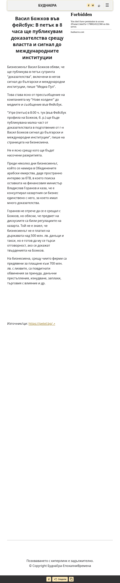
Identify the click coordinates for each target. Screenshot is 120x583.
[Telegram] (92, 5)
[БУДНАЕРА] (47, 5)
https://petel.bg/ (41, 323)
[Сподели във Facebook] (48, 579)
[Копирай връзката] (71, 579)
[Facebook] (88, 5)
